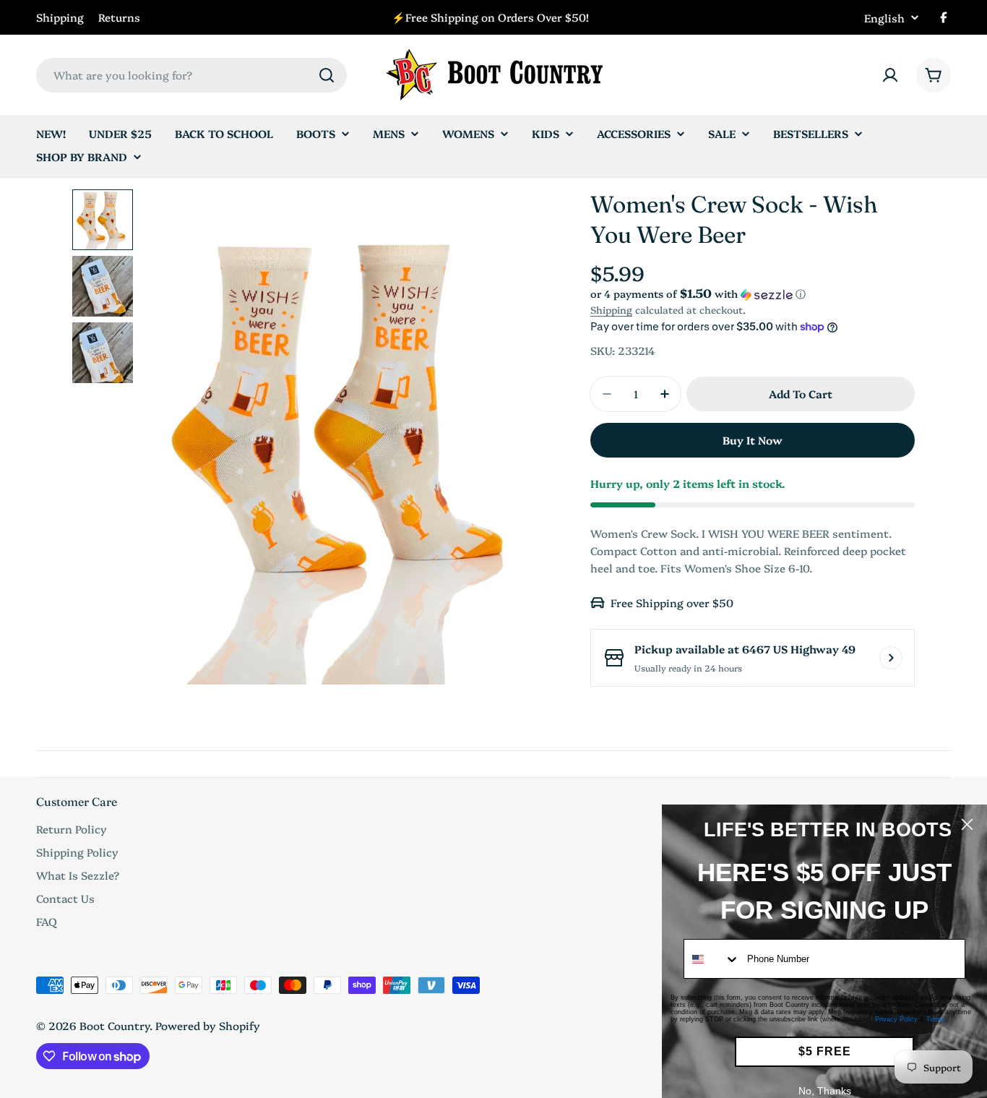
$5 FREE (824, 1051)
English (884, 17)
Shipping (60, 17)
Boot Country (114, 1025)
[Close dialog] (967, 824)
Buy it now (753, 439)
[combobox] (191, 75)
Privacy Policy (896, 1019)
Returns (119, 17)
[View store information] (890, 657)
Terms (935, 1019)
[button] (752, 293)
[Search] (326, 75)
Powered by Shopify (207, 1025)
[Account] (890, 75)
